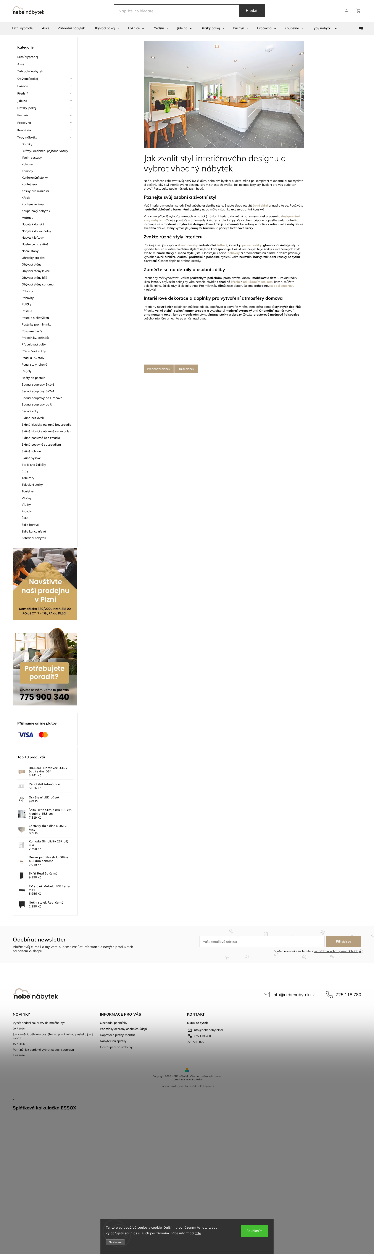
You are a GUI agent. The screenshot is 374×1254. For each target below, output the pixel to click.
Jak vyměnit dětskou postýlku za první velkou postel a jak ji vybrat (53, 1036)
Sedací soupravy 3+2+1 (38, 391)
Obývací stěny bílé (34, 278)
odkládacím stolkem (258, 282)
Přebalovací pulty (34, 344)
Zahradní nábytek (30, 71)
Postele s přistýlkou (35, 318)
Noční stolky (30, 251)
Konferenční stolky (35, 177)
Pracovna (24, 123)
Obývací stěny (31, 264)
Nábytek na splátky (113, 1041)
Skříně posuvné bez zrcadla (41, 438)
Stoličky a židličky (34, 465)
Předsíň (22, 93)
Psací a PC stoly (33, 358)
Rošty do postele (33, 378)
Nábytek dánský (33, 224)
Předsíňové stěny (34, 351)
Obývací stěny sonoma (37, 284)
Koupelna (24, 130)
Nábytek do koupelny (36, 231)
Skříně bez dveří (33, 418)
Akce (20, 64)
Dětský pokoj (26, 108)
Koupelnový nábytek (36, 211)
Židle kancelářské (34, 531)
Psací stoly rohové (34, 364)
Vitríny (26, 504)
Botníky (27, 144)
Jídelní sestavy (32, 158)
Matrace (27, 218)
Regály (27, 371)
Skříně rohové (31, 451)
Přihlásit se (343, 941)
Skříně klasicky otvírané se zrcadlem (47, 431)
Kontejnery (29, 184)
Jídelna (22, 101)
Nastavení (115, 1242)
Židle (25, 518)
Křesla (26, 198)
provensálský (252, 245)
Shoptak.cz (208, 1086)
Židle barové (30, 525)
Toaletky (28, 491)
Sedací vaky (30, 411)
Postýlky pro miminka (36, 324)
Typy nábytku (27, 137)
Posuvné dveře (32, 331)
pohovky (233, 253)
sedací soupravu (282, 286)
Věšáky (27, 498)
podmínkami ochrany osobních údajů (337, 951)
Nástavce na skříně (35, 244)
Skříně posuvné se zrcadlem (41, 444)
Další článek (186, 369)
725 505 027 (195, 1042)
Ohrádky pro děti (33, 258)
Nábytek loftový (33, 237)
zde (198, 1233)
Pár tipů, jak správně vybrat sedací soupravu (43, 1050)
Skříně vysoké (31, 458)
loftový (222, 245)
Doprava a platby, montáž (117, 1035)
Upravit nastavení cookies (187, 1079)
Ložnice (22, 86)
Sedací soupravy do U (37, 404)
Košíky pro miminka (35, 191)
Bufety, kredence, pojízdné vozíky (45, 151)
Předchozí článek (158, 369)
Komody (27, 171)
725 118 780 (348, 994)
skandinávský (188, 245)
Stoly (25, 471)
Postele (27, 311)
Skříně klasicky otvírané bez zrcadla (46, 425)
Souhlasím (254, 1231)
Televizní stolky (32, 485)
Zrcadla (27, 511)
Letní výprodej (27, 57)
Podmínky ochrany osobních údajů (123, 1029)
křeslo (235, 282)
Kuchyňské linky (33, 204)
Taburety (28, 478)
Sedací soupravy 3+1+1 (38, 384)
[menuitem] (22, 28)
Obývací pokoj (27, 79)
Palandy (27, 291)
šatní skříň (260, 205)
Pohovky (28, 298)
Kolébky (27, 164)
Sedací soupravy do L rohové (42, 398)
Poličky (26, 304)
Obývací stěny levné (36, 271)
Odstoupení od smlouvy (116, 1047)
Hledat (252, 11)
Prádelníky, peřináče (36, 338)
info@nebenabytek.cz (293, 994)
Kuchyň (22, 115)
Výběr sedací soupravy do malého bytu (39, 1023)
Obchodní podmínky (113, 1023)
